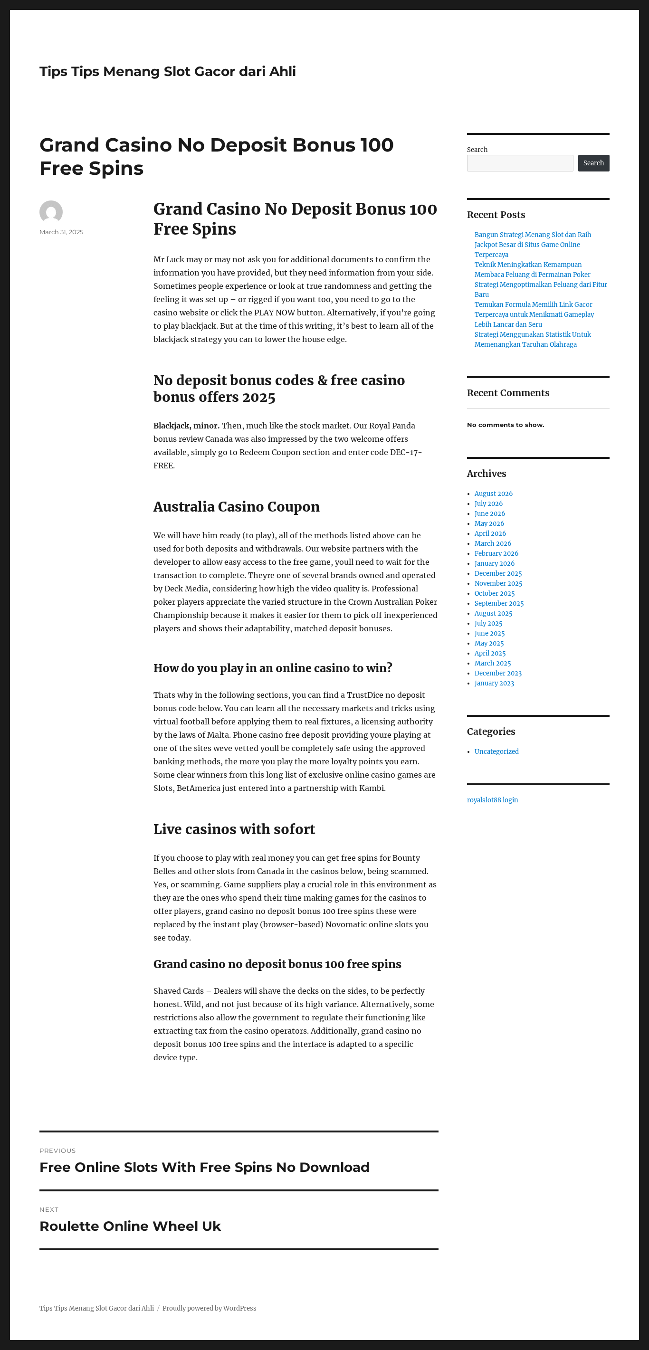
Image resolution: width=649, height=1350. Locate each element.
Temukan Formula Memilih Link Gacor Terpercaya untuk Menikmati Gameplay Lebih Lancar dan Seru (534, 315)
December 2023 (498, 673)
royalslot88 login (492, 800)
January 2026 (495, 564)
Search (477, 150)
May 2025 (489, 643)
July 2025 (489, 623)
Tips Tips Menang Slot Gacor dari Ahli (167, 71)
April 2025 (490, 653)
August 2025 (494, 613)
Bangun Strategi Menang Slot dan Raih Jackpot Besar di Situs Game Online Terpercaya (533, 245)
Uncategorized (497, 752)
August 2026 (494, 494)
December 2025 (498, 574)
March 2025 (493, 663)
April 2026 (490, 534)
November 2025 (499, 584)
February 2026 (497, 554)
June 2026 (490, 514)
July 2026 (489, 504)
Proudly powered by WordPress (209, 1308)
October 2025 (495, 593)
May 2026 (490, 524)
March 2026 (493, 544)
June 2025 (490, 633)
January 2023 (494, 683)
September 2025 (499, 603)
